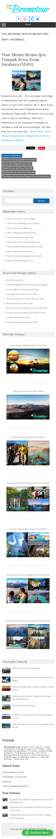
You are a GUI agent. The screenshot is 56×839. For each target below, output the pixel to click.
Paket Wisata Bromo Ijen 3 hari (20, 237)
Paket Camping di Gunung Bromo (21, 233)
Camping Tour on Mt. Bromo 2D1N (22, 294)
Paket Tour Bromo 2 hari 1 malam (21, 219)
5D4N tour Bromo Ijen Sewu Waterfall (19, 160)
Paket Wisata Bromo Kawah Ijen (26, 668)
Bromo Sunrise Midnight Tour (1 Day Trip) (28, 345)
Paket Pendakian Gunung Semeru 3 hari (24, 256)
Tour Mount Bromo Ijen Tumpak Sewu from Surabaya (26, 176)
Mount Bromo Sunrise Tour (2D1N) (28, 391)
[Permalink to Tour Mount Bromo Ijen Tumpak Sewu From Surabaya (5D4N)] (28, 91)
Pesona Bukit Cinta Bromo (23, 705)
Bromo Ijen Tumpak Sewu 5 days (16, 164)
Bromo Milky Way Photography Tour (23, 289)
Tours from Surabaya (11, 155)
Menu (28, 24)
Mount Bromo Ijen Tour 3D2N (20, 303)
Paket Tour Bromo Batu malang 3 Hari (23, 242)
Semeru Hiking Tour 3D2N (18, 317)
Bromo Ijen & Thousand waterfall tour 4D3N (26, 313)
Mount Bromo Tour (15, 280)
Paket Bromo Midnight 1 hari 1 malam (23, 223)
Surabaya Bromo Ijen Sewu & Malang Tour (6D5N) (28, 621)
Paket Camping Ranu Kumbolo (20, 251)
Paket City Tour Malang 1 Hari (20, 261)
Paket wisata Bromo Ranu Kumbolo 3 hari (25, 246)
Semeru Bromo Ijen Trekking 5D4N (22, 322)
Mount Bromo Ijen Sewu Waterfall (17, 168)
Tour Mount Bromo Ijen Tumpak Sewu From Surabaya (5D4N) (23, 59)
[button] (37, 833)
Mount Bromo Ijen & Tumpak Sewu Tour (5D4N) (28, 575)
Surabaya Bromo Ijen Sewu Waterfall (18, 172)
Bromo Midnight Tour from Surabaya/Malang (27, 285)
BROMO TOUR (36, 829)
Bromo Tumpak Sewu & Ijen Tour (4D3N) (28, 529)
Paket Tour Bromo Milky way (19, 228)
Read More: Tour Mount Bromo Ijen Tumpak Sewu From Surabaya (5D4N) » (26, 136)
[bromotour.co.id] (28, 12)
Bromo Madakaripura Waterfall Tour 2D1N (25, 299)
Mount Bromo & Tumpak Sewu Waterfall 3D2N (27, 308)
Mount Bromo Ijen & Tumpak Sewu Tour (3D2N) (28, 483)
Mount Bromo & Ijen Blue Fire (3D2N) (28, 437)
